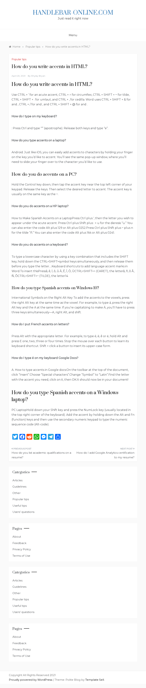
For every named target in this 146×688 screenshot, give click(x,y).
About (16, 536)
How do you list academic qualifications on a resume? (41, 455)
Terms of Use (21, 555)
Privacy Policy (21, 549)
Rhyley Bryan (38, 75)
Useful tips (19, 505)
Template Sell (94, 679)
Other (16, 493)
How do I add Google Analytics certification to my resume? (105, 455)
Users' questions (23, 512)
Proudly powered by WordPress (31, 679)
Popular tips (19, 59)
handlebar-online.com (73, 13)
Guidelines (19, 486)
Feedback (19, 543)
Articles (17, 480)
